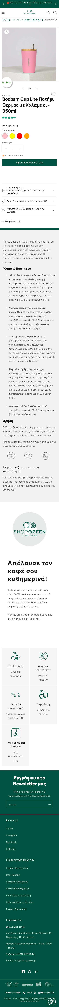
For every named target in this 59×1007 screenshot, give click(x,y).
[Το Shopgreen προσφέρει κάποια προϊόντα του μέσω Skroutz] (27, 985)
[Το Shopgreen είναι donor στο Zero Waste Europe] (49, 985)
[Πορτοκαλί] (26, 136)
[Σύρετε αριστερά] (23, 88)
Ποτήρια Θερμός (34, 19)
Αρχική (6, 19)
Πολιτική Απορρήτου (17, 881)
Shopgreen (23, 999)
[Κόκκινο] (19, 136)
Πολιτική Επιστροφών (17, 888)
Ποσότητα (7, 142)
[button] (29, 117)
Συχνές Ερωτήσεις (16, 909)
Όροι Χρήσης (13, 875)
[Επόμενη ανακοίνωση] (55, 4)
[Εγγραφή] (49, 804)
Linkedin (10, 849)
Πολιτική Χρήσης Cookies (20, 902)
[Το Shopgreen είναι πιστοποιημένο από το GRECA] (12, 985)
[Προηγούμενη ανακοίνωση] (3, 4)
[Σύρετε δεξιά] (36, 88)
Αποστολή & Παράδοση (18, 895)
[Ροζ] (5, 136)
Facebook (11, 842)
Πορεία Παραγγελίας (17, 868)
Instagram (11, 835)
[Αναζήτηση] (48, 12)
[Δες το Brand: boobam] (6, 82)
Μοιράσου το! (12, 221)
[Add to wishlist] (53, 94)
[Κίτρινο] (12, 136)
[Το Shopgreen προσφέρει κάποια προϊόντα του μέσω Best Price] (39, 984)
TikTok (9, 828)
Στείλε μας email (15, 926)
